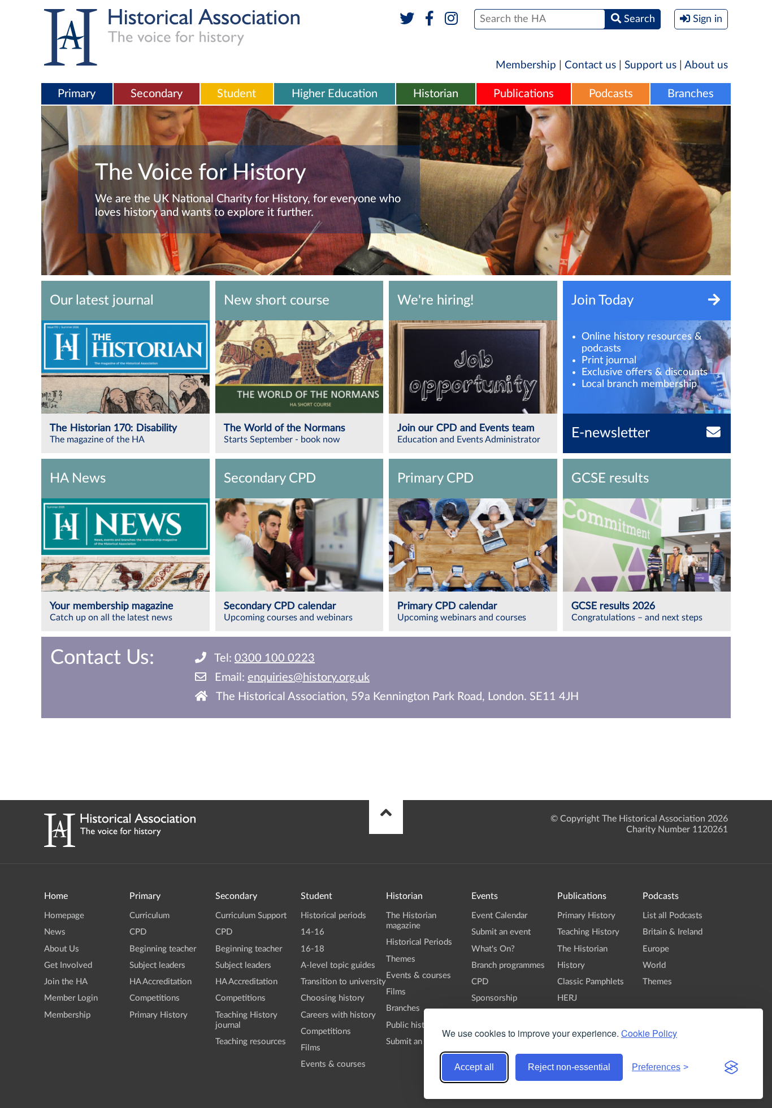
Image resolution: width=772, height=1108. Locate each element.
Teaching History (588, 932)
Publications (523, 93)
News (55, 932)
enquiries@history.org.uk (309, 677)
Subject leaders (157, 965)
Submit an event (415, 1041)
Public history (411, 1025)
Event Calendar (499, 915)
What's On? (493, 949)
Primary (77, 93)
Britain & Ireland (672, 932)
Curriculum (149, 915)
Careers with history (338, 1015)
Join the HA (66, 981)
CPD (137, 932)
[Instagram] (452, 19)
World (654, 965)
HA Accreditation (160, 981)
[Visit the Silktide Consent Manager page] (731, 1067)
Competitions (154, 998)
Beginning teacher (162, 949)
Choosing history (333, 998)
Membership (526, 65)
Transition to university (343, 981)
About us (706, 65)
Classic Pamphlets (590, 981)
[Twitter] (407, 19)
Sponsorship (494, 998)
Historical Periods (419, 942)
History (571, 965)
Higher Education (335, 93)
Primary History (158, 1015)
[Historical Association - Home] (120, 844)
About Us (61, 949)
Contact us (590, 65)
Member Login (71, 998)
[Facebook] (429, 19)
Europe (656, 949)
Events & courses (333, 1064)
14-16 (312, 932)
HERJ (567, 998)
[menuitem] (77, 94)
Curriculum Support (251, 915)
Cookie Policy (649, 1033)
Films (310, 1048)
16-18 (312, 949)
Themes (400, 959)
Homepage (64, 915)
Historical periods (333, 915)
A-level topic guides (338, 965)
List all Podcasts (672, 915)
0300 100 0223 (275, 658)
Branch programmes (508, 965)
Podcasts (611, 93)
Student (236, 93)
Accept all (474, 1067)
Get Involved (68, 965)
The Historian (582, 949)
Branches (690, 93)
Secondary (157, 93)
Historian (435, 93)
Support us (650, 65)
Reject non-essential (569, 1067)
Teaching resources (250, 1041)
